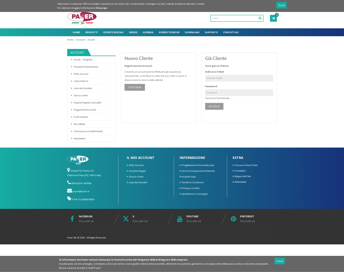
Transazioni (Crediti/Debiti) (88, 131)
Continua (134, 87)
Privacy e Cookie (191, 188)
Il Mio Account (81, 73)
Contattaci (231, 32)
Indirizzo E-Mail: (214, 71)
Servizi (133, 32)
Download (192, 32)
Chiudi (281, 5)
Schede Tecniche (169, 32)
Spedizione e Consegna (195, 193)
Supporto (211, 32)
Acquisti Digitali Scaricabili (87, 102)
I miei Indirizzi (81, 81)
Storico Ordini (136, 176)
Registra (87, 59)
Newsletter (79, 138)
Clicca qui (101, 8)
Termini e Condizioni (193, 182)
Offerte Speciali (113, 32)
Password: (211, 86)
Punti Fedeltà (81, 117)
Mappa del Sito (243, 176)
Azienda (148, 32)
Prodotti (91, 32)
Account (81, 39)
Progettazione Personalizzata (198, 165)
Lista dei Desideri (83, 88)
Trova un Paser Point (246, 165)
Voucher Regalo (137, 170)
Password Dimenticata (86, 66)
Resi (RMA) (79, 124)
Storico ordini (81, 95)
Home (76, 32)
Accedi (91, 39)
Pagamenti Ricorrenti (85, 109)
